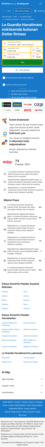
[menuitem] (6, 10)
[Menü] (40, 4)
